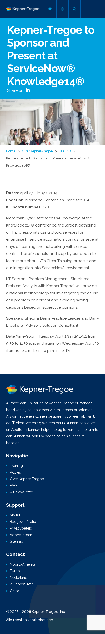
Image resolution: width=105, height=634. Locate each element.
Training (16, 466)
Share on (15, 90)
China (14, 591)
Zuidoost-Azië (22, 584)
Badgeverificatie (23, 522)
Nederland (18, 578)
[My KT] (50, 9)
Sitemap (16, 541)
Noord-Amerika (22, 564)
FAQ (13, 486)
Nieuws (65, 151)
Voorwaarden (21, 535)
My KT (15, 515)
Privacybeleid (21, 528)
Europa (16, 571)
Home (10, 151)
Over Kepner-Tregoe (37, 151)
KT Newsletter (21, 492)
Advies (15, 472)
